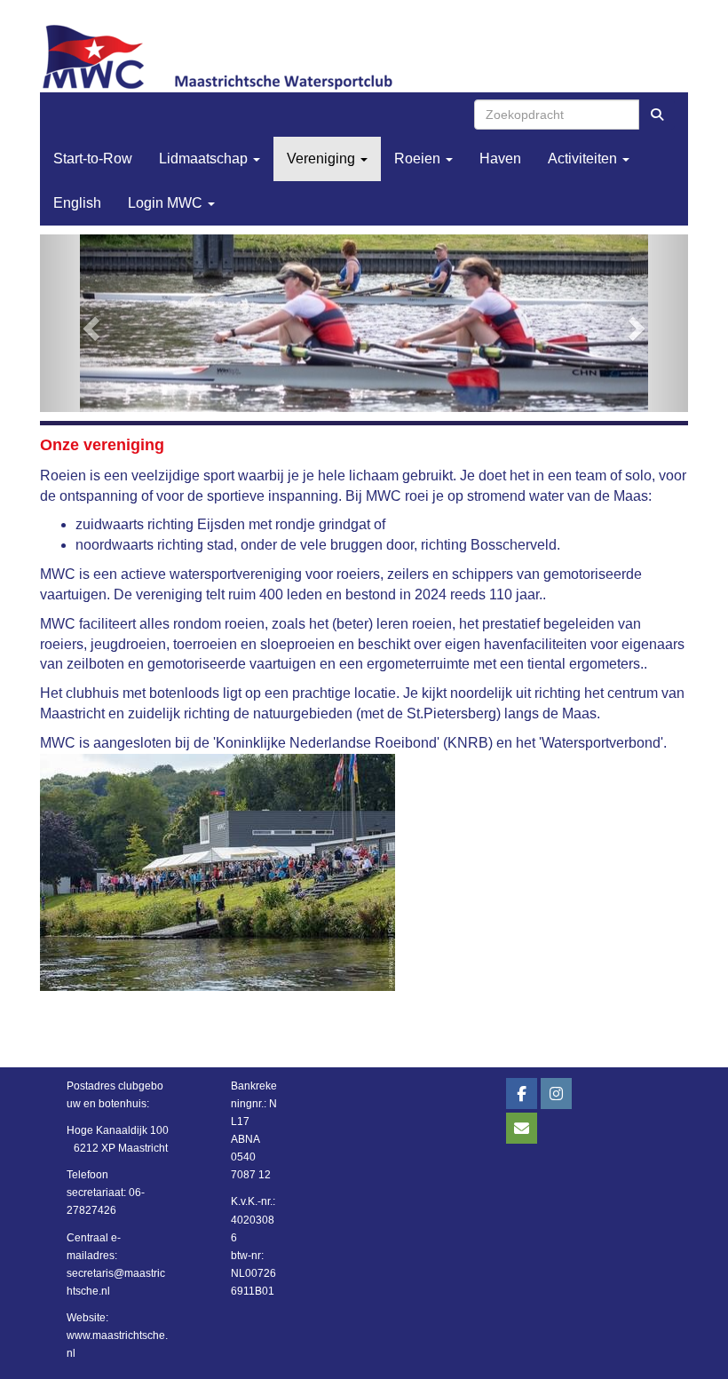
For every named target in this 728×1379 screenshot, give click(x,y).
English (77, 202)
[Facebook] (521, 1095)
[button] (89, 323)
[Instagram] (556, 1095)
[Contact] (521, 1129)
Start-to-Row (92, 158)
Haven (500, 158)
